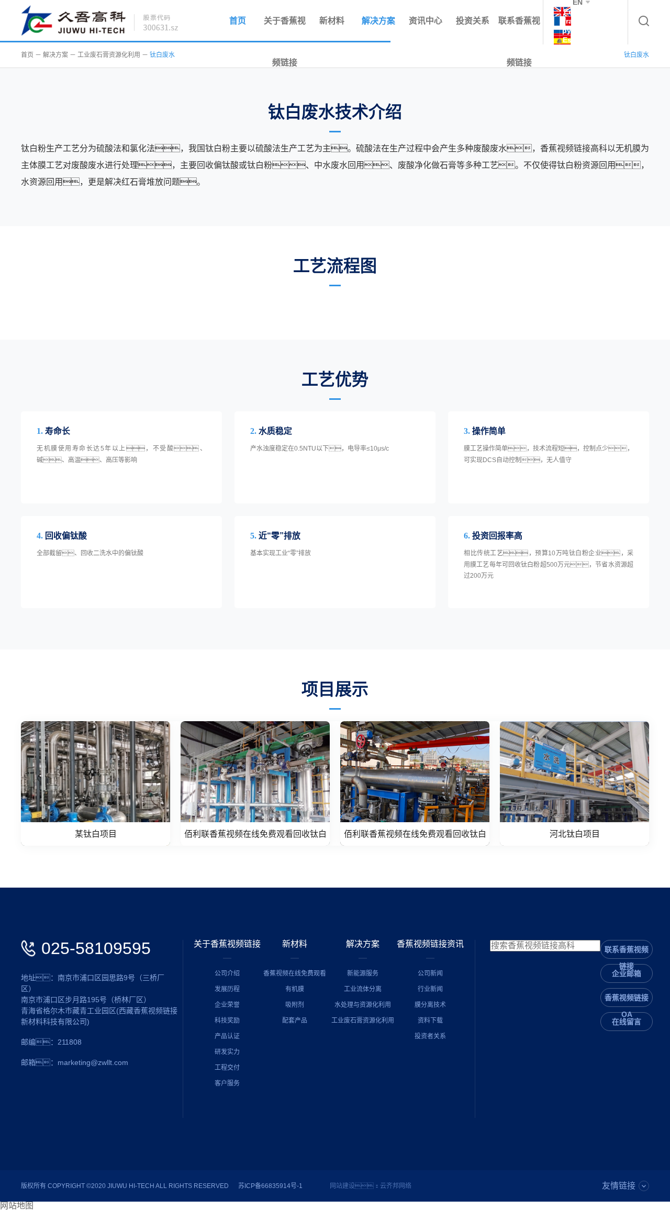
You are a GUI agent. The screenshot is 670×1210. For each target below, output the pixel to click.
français (577, 21)
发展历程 (227, 989)
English (577, 11)
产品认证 (227, 1036)
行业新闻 (430, 989)
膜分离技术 (430, 1005)
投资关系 (472, 20)
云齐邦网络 (395, 1186)
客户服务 (227, 1083)
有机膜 (294, 989)
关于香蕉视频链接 (227, 944)
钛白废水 (162, 55)
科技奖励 (227, 1020)
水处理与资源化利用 (362, 1005)
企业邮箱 (626, 973)
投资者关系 (430, 1036)
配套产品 (294, 1020)
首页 (237, 20)
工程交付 (227, 1068)
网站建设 (342, 1186)
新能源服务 (362, 973)
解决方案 (378, 20)
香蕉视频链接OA (627, 999)
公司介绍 (227, 973)
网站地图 (17, 1206)
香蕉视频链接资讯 (430, 944)
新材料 (331, 20)
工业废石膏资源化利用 (108, 55)
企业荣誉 (227, 1005)
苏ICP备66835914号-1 (270, 1186)
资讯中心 (425, 20)
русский (577, 30)
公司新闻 (430, 973)
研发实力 (227, 1052)
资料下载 (430, 1020)
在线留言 (626, 1021)
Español (577, 40)
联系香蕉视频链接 (519, 41)
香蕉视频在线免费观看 (294, 973)
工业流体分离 (363, 989)
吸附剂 (294, 1005)
